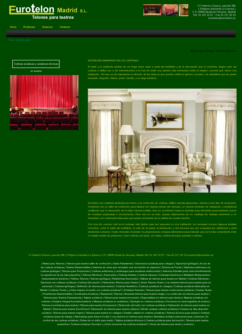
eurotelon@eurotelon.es (222, 18)
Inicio (11, 40)
